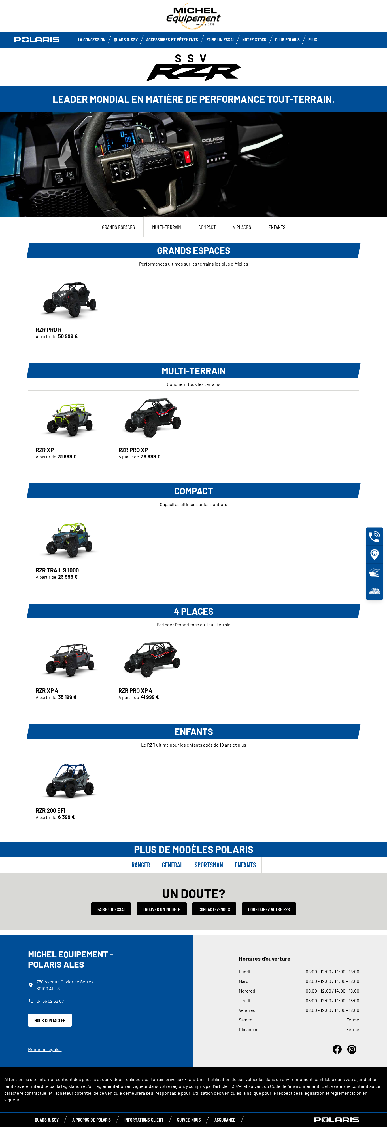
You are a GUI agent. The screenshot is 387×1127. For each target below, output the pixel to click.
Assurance (224, 1120)
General (172, 865)
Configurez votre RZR (269, 909)
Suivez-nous (189, 1120)
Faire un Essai (220, 39)
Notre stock (254, 39)
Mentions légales (45, 1049)
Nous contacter (49, 1020)
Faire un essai (111, 909)
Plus (312, 39)
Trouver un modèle (161, 909)
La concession (91, 39)
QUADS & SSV (47, 1120)
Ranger (140, 865)
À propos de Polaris (91, 1120)
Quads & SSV (126, 39)
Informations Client (143, 1120)
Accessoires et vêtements (172, 39)
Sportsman (209, 865)
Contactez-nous (214, 909)
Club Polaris (287, 39)
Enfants (245, 865)
